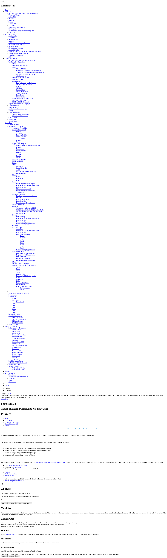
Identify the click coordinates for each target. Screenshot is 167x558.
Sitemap (7, 472)
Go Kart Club (16, 350)
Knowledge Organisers (23, 222)
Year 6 (22, 248)
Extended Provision (11, 326)
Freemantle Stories (14, 314)
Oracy (18, 142)
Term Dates (12, 375)
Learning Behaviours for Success (19, 293)
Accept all (11, 503)
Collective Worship (14, 112)
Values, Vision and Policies (20, 114)
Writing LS (19, 133)
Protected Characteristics (19, 100)
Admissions (12, 24)
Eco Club (15, 340)
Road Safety (20, 95)
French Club (16, 356)
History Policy (20, 217)
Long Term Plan (21, 187)
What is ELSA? (21, 69)
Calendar (11, 380)
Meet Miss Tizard (17, 317)
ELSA (14, 67)
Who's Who (12, 17)
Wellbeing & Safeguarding (17, 62)
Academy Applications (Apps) (18, 109)
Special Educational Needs (17, 44)
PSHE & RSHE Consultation (21, 102)
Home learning (20, 302)
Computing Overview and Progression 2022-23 (30, 211)
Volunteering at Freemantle (17, 27)
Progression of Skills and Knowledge (27, 218)
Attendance (12, 37)
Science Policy (20, 192)
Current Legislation (22, 91)
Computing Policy (21, 213)
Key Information (10, 34)
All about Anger (21, 76)
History (14, 215)
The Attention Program (19, 319)
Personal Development (19, 159)
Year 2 (22, 241)
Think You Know (21, 93)
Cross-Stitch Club (17, 352)
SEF (10, 57)
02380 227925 (16, 467)
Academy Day (13, 36)
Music (14, 262)
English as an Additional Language (19, 104)
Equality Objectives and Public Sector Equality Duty (25, 51)
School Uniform (13, 39)
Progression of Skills (22, 199)
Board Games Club (18, 342)
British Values (13, 295)
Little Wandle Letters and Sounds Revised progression (50, 462)
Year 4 (22, 244)
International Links (14, 364)
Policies (11, 22)
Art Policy (19, 229)
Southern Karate (17, 336)
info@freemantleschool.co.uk (18, 465)
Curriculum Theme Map (19, 128)
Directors (11, 18)
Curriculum (8, 123)
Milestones (19, 279)
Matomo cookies (11, 534)
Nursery (22, 236)
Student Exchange (14, 366)
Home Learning (21, 150)
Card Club (15, 349)
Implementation (25, 288)
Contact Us (12, 32)
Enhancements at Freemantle (17, 328)
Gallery (22, 138)
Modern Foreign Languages (20, 263)
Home (6, 10)
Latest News (12, 378)
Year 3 (22, 243)
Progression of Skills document (25, 255)
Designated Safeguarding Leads (26, 83)
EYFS (10, 291)
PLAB (14, 64)
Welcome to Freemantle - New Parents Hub (22, 60)
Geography (15, 225)
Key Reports (12, 29)
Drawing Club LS (21, 135)
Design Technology (18, 251)
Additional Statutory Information (18, 53)
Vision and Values (14, 15)
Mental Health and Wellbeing (21, 77)
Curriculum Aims (14, 124)
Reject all (4, 503)
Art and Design (17, 227)
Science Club (16, 343)
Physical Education (18, 204)
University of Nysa (18, 370)
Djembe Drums (17, 354)
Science (14, 182)
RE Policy (19, 197)
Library (11, 110)
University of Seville (18, 368)
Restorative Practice (18, 79)
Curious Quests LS (22, 137)
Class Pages (12, 296)
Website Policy (9, 475)
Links (18, 281)
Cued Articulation (17, 323)
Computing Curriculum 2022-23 (26, 208)
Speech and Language (15, 316)
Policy (18, 180)
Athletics (15, 359)
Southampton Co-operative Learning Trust (21, 30)
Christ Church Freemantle (20, 116)
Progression (19, 178)
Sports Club (16, 333)
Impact (22, 290)
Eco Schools (16, 331)
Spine (18, 277)
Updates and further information (18, 376)
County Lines (20, 97)
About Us (8, 11)
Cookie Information (11, 474)
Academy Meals (13, 107)
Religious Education (18, 194)
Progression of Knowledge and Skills (27, 185)
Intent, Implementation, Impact (25, 183)
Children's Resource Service (24, 84)
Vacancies (12, 25)
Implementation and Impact (24, 286)
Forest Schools (16, 330)
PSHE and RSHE (17, 161)
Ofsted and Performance (16, 55)
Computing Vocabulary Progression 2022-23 (29, 210)
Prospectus (12, 20)
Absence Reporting (14, 105)
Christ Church (13, 117)
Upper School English (19, 143)
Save (17, 556)
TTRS (18, 170)
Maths (14, 164)
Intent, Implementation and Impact (26, 196)
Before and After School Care (18, 363)
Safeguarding (16, 81)
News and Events (10, 373)
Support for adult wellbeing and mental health (30, 72)
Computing (15, 206)
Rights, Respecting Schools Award (23, 98)
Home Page (4, 399)
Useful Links (12, 119)
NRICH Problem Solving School (26, 171)
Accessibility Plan (14, 50)
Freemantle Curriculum (16, 126)
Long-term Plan (21, 257)
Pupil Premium (13, 46)
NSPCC (18, 86)
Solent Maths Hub (21, 168)
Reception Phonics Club (19, 345)
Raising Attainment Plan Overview (19, 43)
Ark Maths (19, 166)
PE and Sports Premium (16, 48)
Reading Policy (21, 274)
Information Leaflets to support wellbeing (28, 70)
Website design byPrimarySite (14, 481)
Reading (18, 152)
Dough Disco (16, 347)
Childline (19, 88)
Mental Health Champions (20, 65)
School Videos (13, 121)
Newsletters (12, 382)
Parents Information (11, 58)
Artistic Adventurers (18, 338)
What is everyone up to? (23, 189)
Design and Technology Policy (25, 253)
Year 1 (22, 239)
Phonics (18, 156)
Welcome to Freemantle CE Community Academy (24, 13)
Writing (18, 154)
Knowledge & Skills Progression (26, 276)
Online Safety (20, 90)
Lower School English (19, 130)
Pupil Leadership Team (16, 361)
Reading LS (20, 131)
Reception (23, 237)
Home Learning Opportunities (25, 190)
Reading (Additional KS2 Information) (24, 265)
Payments (11, 41)
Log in (7, 385)
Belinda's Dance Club (19, 335)
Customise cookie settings (23, 503)
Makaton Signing (17, 321)
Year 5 (22, 246)
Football (14, 357)
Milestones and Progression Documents (28, 145)
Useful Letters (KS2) (22, 283)
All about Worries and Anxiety (25, 74)
